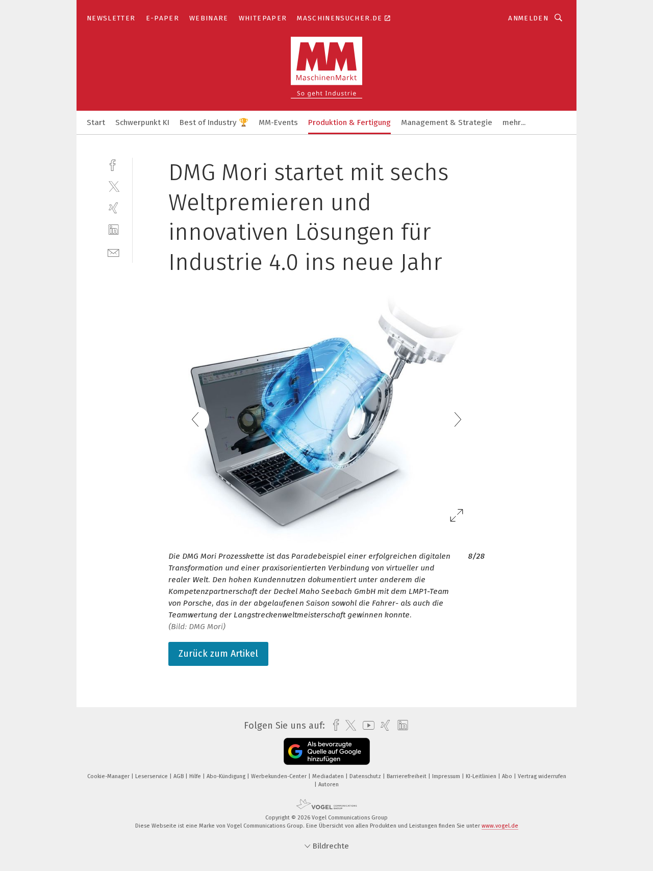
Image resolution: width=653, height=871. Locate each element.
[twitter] (113, 186)
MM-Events (278, 122)
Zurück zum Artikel (218, 653)
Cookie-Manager (109, 776)
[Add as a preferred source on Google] (327, 751)
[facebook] (113, 164)
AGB (179, 776)
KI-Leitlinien (482, 776)
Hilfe (196, 776)
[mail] (113, 251)
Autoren (328, 784)
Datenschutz (366, 776)
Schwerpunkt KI (142, 122)
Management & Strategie (446, 122)
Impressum (447, 776)
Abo (508, 776)
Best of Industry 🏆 (214, 122)
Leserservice (152, 776)
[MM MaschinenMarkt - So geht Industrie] (96, 122)
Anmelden (528, 18)
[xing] (113, 208)
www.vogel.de (500, 826)
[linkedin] (113, 229)
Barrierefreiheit (407, 776)
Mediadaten (328, 776)
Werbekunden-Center (279, 776)
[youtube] (366, 725)
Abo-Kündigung (227, 776)
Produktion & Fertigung (349, 122)
